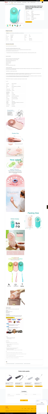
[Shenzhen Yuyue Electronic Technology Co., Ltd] (6, 2)
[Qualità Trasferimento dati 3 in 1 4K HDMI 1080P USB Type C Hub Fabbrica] (38, 377)
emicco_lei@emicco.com (14, 0)
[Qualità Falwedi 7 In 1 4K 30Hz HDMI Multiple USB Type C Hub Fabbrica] (9, 377)
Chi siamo (29, 408)
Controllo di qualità (24, 2)
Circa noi (15, 2)
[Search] (42, 2)
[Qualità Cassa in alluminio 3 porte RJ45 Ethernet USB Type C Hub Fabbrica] (28, 377)
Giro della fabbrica (19, 2)
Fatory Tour (32, 408)
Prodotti (12, 2)
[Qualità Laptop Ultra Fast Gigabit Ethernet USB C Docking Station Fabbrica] (19, 377)
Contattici (28, 2)
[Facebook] (47, 205)
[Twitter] (47, 207)
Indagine (42, 0)
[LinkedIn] (47, 208)
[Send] (46, 413)
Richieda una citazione (33, 2)
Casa (9, 2)
